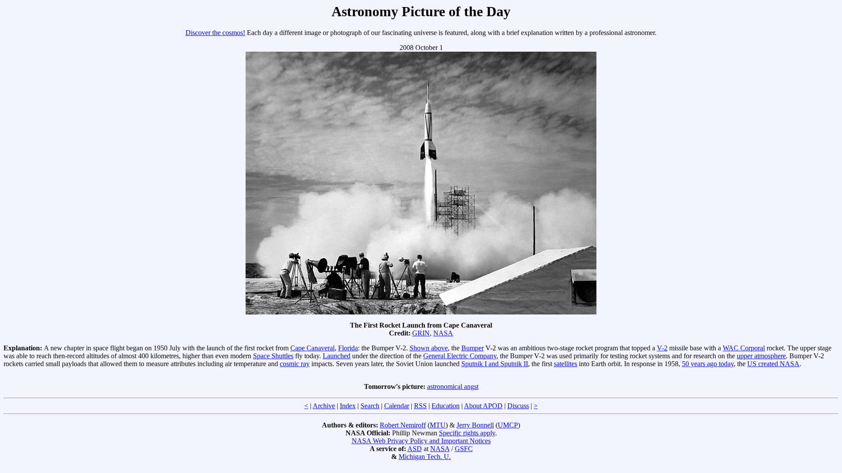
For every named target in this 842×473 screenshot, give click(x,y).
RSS (420, 405)
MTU (438, 425)
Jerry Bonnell (475, 425)
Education (446, 405)
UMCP (508, 425)
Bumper (472, 348)
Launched (336, 356)
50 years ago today (708, 363)
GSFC (464, 448)
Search (369, 405)
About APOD (483, 405)
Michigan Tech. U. (425, 456)
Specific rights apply (467, 433)
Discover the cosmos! (215, 32)
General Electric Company (459, 356)
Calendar (396, 405)
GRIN (421, 333)
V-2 (662, 348)
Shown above (429, 348)
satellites (565, 363)
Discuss (518, 405)
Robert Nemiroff (403, 425)
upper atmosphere (761, 356)
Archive (324, 405)
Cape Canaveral (312, 348)
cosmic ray (295, 363)
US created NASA (773, 363)
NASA (443, 333)
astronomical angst (452, 386)
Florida (348, 348)
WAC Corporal (744, 348)
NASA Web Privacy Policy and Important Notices (421, 441)
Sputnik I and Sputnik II (494, 363)
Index (348, 405)
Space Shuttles (273, 356)
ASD (414, 448)
